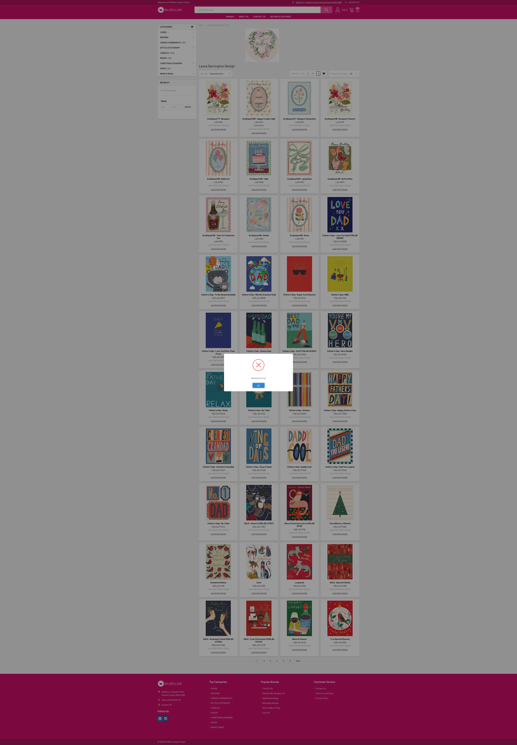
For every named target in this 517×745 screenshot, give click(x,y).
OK (258, 385)
